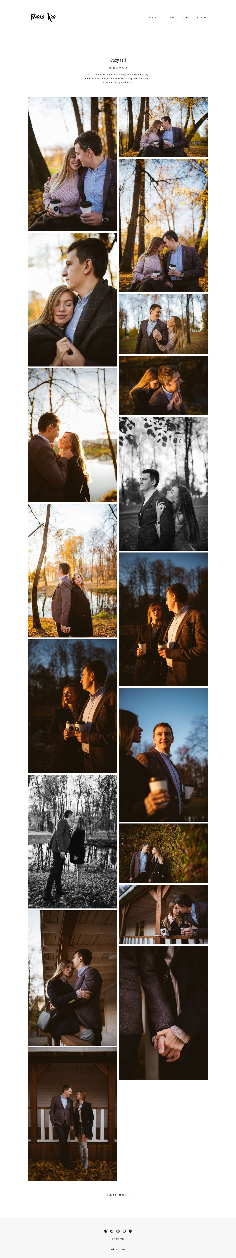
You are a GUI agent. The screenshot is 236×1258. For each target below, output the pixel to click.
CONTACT (202, 17)
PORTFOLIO (154, 17)
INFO (186, 17)
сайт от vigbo (118, 1249)
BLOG (172, 17)
